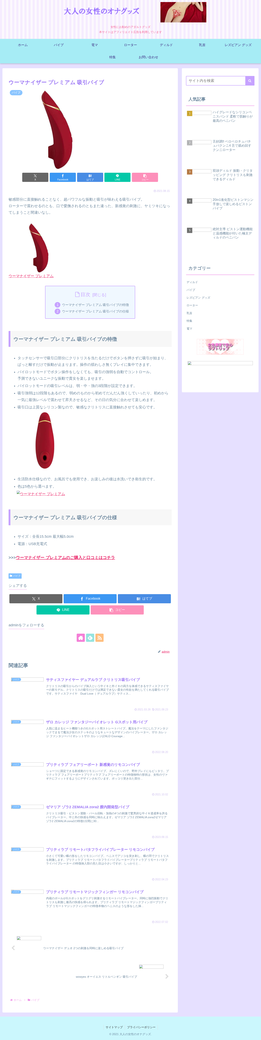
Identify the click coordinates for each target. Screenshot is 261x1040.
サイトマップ (114, 1027)
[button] (145, 177)
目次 (85, 294)
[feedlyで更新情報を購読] (90, 638)
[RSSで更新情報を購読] (99, 638)
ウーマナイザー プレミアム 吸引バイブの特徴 (95, 305)
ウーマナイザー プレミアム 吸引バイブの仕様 (95, 311)
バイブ (16, 575)
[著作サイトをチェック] (81, 638)
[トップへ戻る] (255, 1034)
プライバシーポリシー (141, 1027)
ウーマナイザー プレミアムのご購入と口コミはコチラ (65, 557)
